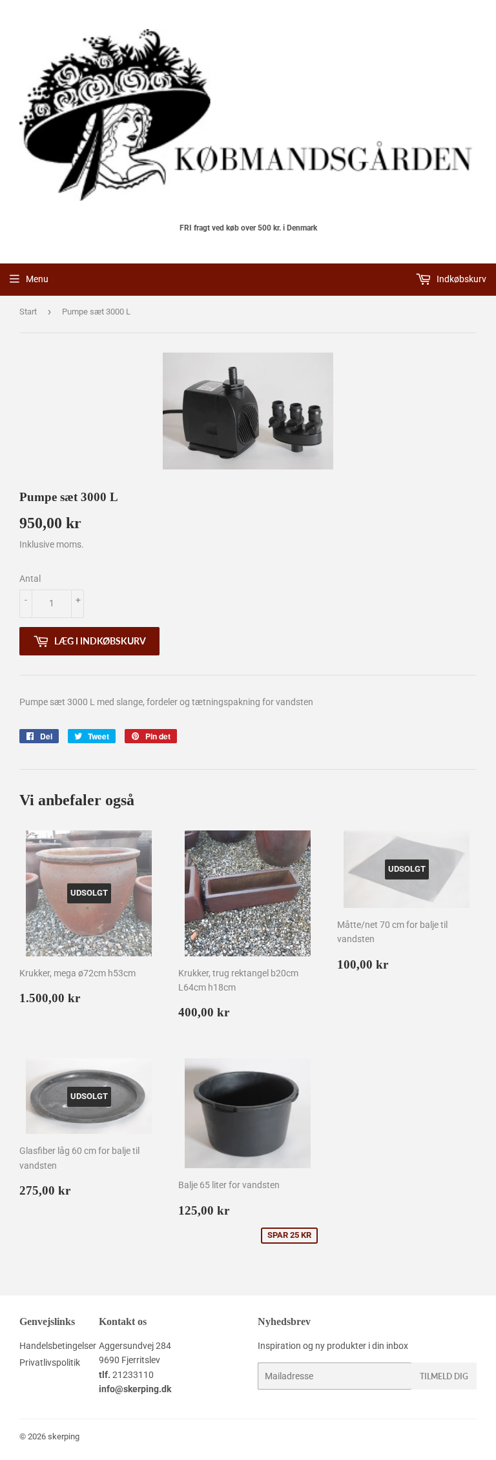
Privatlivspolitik (49, 1362)
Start (28, 311)
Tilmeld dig (444, 1376)
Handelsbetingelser (57, 1346)
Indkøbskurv (460, 279)
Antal (30, 578)
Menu (37, 279)
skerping (63, 1436)
